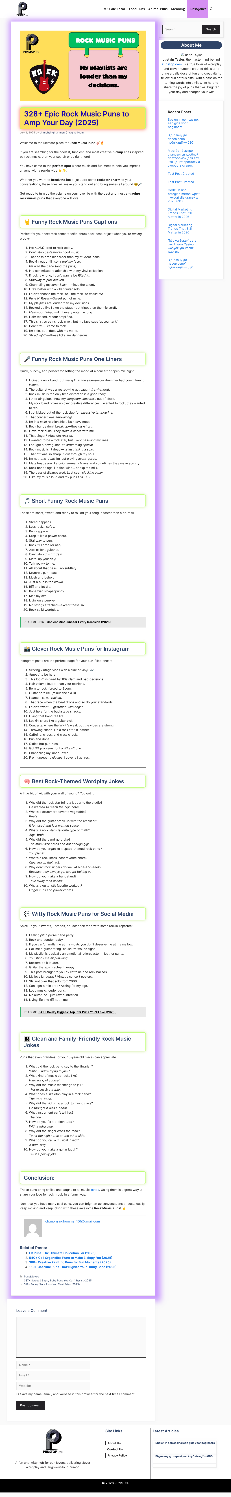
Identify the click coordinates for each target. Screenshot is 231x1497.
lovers (94, 1190)
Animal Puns (157, 9)
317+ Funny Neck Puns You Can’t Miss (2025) (52, 1284)
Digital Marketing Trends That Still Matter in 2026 (180, 213)
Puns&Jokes (197, 9)
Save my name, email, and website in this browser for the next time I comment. (77, 1394)
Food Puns (137, 9)
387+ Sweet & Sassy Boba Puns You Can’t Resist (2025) (58, 1280)
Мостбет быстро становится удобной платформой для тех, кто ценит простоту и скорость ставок (184, 158)
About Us (114, 1443)
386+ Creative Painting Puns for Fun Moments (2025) (70, 1262)
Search (211, 29)
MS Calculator (114, 9)
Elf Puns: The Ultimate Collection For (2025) (62, 1253)
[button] (211, 9)
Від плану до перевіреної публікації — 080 (180, 138)
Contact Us (115, 1449)
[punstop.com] (22, 9)
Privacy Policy (117, 1455)
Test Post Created (181, 173)
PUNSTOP (121, 1483)
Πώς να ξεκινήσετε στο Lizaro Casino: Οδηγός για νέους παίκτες (182, 246)
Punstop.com (172, 64)
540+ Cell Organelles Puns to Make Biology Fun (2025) (70, 1258)
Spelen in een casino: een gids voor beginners (183, 123)
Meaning (178, 9)
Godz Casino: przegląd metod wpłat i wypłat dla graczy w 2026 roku (184, 195)
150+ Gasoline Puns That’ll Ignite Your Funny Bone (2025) (73, 1267)
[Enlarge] (197, 57)
